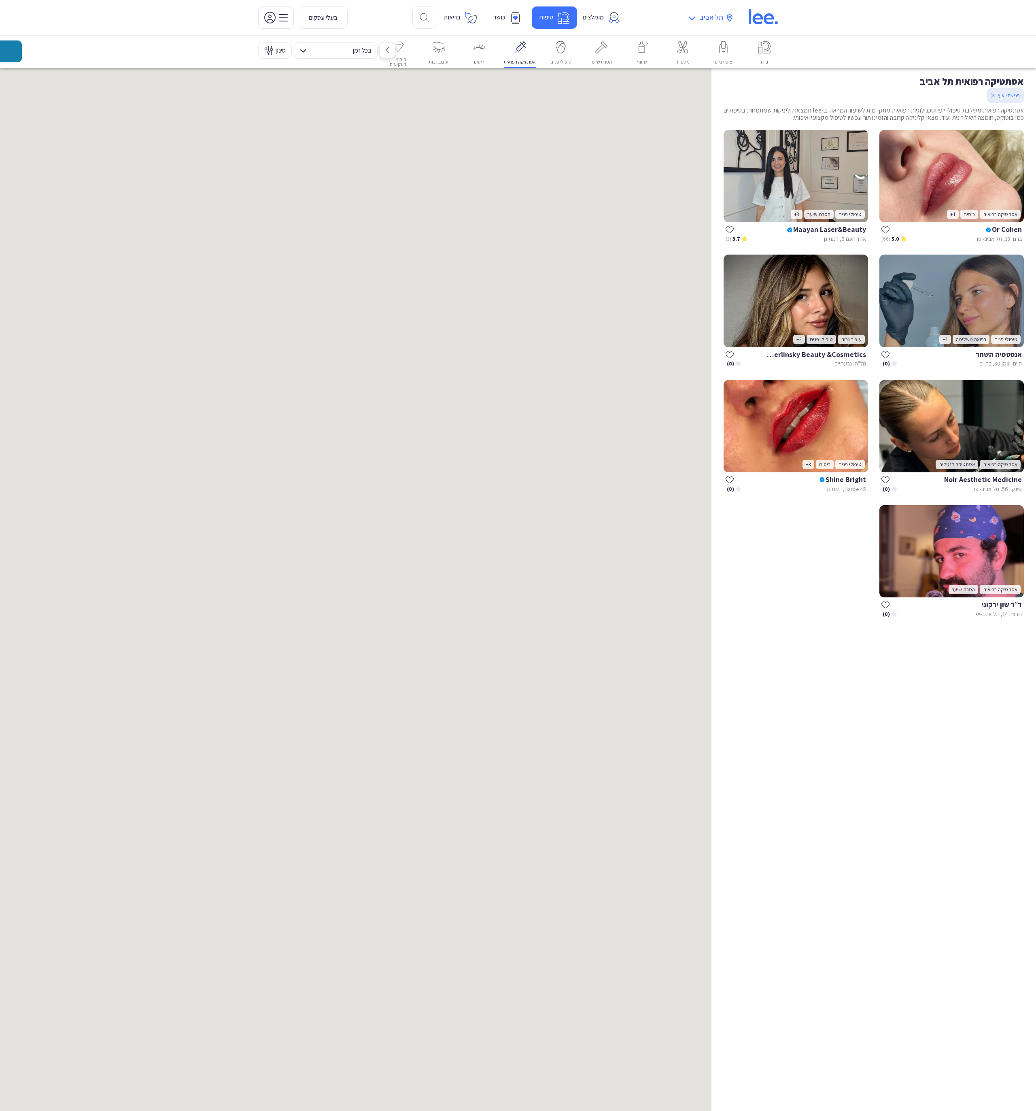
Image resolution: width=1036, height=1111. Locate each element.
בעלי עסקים (323, 17)
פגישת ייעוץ (1009, 95)
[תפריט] (276, 17)
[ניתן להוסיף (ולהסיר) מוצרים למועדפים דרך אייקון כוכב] (885, 229)
